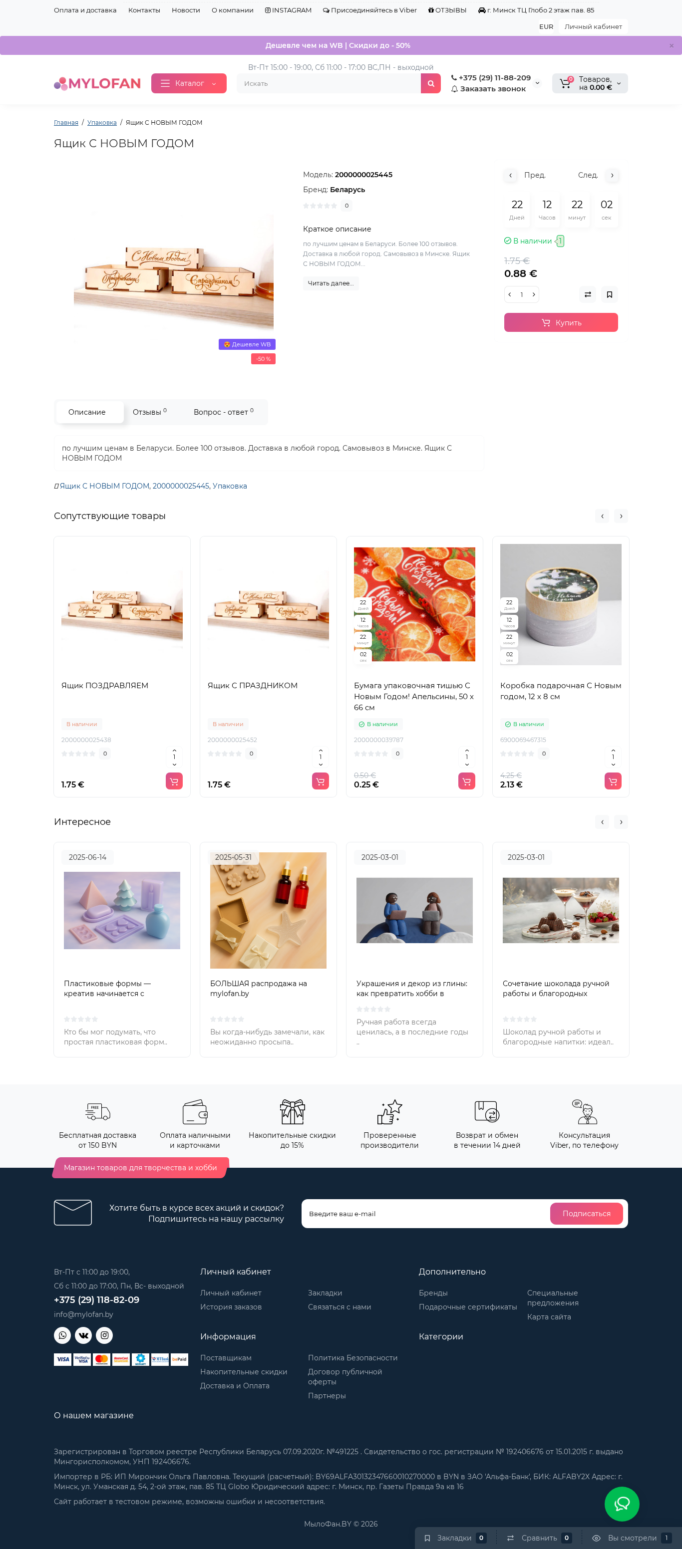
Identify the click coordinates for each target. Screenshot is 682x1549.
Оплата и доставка (85, 10)
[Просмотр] (100, 670)
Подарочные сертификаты (468, 1306)
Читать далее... (331, 283)
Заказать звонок (492, 88)
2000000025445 (181, 486)
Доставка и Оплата (235, 1385)
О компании (233, 10)
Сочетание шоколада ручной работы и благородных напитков (556, 993)
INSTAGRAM (291, 10)
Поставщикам (226, 1357)
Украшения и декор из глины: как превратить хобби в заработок (411, 993)
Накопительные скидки (244, 1371)
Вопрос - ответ (224, 412)
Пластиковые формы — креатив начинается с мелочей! (107, 993)
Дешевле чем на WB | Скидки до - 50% (338, 45)
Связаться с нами (339, 1306)
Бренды (433, 1293)
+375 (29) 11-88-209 (494, 77)
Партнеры (327, 1395)
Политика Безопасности (353, 1357)
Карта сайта (549, 1316)
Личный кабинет (593, 26)
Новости (186, 10)
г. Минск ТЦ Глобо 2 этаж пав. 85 (540, 10)
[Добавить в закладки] (144, 670)
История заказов (231, 1306)
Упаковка (230, 486)
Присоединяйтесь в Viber (373, 10)
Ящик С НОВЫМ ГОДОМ (104, 486)
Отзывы (150, 412)
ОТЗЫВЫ (450, 10)
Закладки (325, 1293)
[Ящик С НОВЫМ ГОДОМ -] (174, 269)
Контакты (144, 10)
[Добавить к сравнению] (122, 670)
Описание (87, 412)
